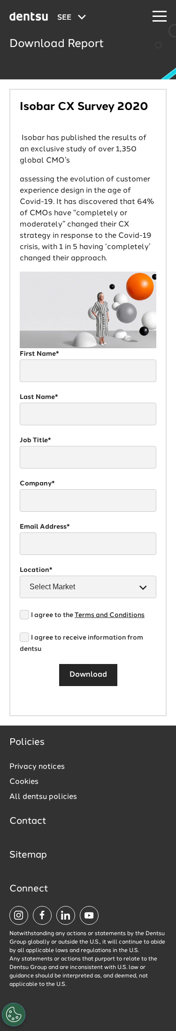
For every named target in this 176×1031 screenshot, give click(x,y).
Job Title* (35, 440)
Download (88, 675)
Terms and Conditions (110, 615)
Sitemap (28, 855)
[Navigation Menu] (160, 17)
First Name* (39, 354)
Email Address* (45, 526)
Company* (37, 483)
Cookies (23, 782)
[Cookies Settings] (13, 1014)
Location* (36, 570)
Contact (27, 821)
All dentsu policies (43, 797)
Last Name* (39, 397)
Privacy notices (37, 767)
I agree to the (88, 615)
